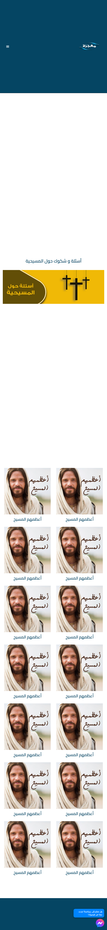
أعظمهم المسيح (80, 519)
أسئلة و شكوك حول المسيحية (54, 261)
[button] (7, 46)
